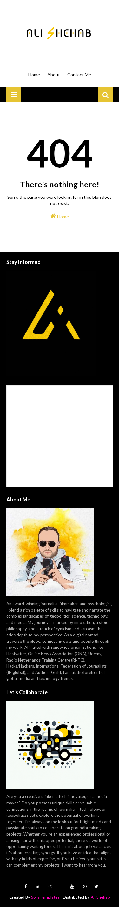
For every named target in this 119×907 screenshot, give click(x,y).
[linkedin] (38, 886)
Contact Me (79, 74)
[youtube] (72, 886)
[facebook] (25, 886)
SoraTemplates (45, 897)
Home (34, 74)
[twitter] (95, 886)
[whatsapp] (85, 886)
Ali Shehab (100, 897)
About (53, 74)
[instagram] (50, 886)
